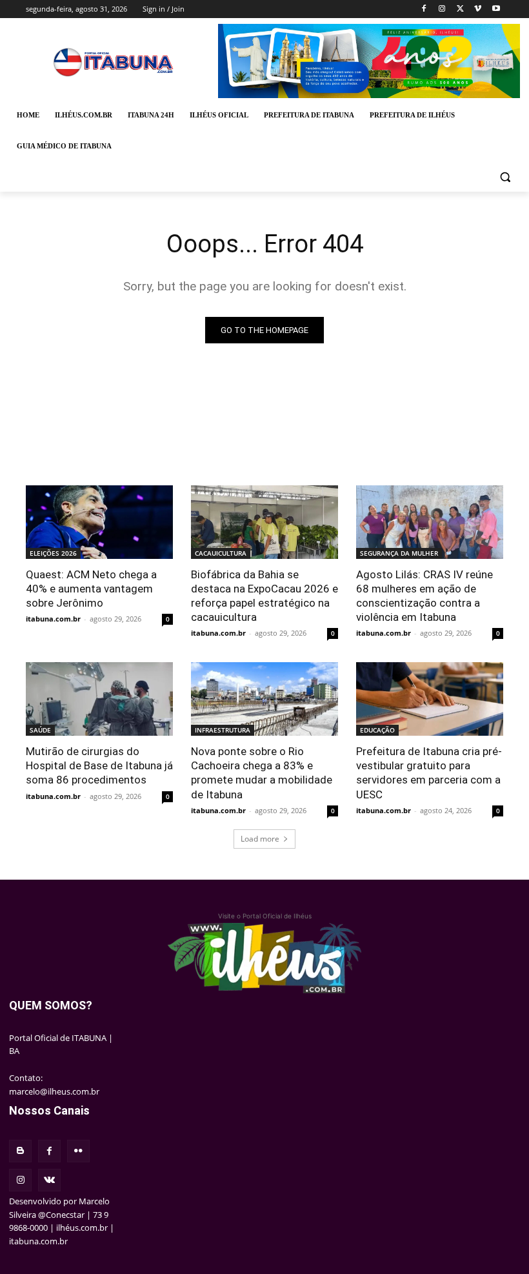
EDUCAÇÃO (377, 729)
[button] (505, 177)
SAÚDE (40, 729)
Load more (260, 838)
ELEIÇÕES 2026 (53, 553)
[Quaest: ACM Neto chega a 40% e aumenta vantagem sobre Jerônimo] (99, 522)
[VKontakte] (49, 1180)
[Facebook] (424, 9)
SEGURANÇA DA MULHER (399, 553)
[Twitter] (460, 9)
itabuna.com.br (53, 618)
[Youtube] (495, 9)
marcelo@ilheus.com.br (54, 1091)
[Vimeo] (477, 9)
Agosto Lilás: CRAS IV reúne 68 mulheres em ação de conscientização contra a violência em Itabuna (424, 595)
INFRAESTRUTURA (222, 729)
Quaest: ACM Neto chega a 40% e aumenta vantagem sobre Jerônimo (91, 588)
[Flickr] (78, 1151)
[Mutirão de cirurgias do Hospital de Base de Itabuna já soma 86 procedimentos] (99, 699)
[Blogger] (20, 1151)
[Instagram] (442, 9)
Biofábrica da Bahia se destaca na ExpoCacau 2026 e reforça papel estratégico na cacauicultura (264, 595)
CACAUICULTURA (220, 553)
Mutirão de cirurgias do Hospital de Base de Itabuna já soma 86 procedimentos (99, 765)
